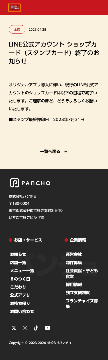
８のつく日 (20, 279)
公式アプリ (20, 295)
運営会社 (74, 254)
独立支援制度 (78, 293)
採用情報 (74, 285)
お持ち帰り (20, 303)
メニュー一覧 (22, 271)
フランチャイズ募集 (82, 303)
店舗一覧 (18, 263)
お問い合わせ (22, 311)
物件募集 (74, 263)
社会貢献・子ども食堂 (82, 273)
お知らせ (18, 254)
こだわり (18, 287)
